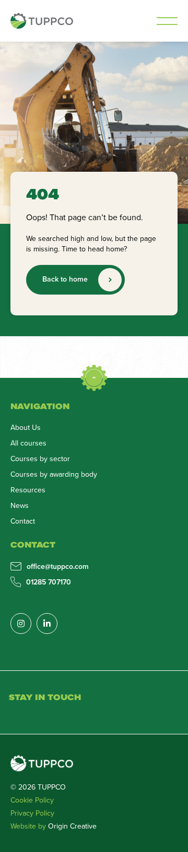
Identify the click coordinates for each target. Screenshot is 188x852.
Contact (22, 521)
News (19, 505)
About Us (25, 427)
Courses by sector (40, 458)
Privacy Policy (32, 813)
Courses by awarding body (53, 474)
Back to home (65, 279)
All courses (28, 443)
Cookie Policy (32, 800)
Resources (27, 490)
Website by (53, 826)
